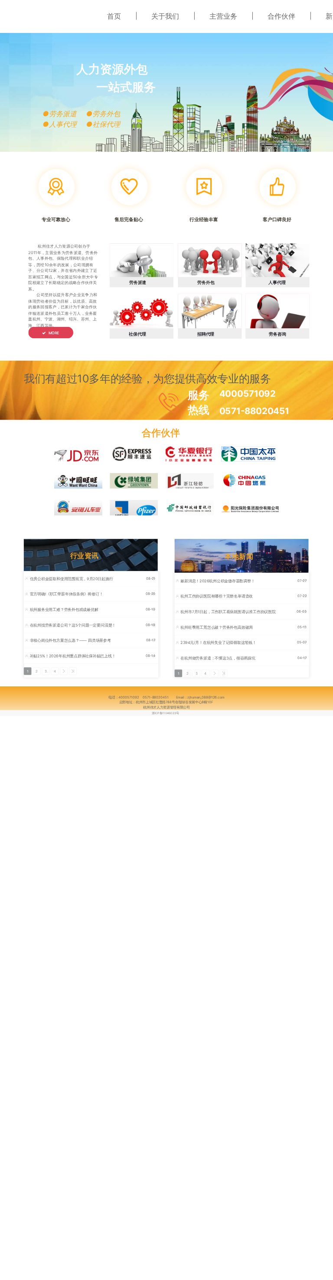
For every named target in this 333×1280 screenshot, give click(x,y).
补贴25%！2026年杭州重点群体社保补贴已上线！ (73, 655)
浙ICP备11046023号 (165, 713)
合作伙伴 (281, 16)
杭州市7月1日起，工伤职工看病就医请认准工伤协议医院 (227, 611)
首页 (114, 16)
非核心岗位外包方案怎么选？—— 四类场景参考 (70, 640)
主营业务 (223, 16)
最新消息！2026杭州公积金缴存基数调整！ (217, 580)
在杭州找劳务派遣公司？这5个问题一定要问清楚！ (73, 625)
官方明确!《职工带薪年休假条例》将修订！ (66, 594)
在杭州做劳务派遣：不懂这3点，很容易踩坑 (217, 658)
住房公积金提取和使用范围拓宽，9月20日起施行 (71, 578)
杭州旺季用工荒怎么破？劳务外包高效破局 (216, 627)
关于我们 (165, 16)
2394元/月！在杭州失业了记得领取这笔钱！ (218, 642)
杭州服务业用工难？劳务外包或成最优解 (64, 609)
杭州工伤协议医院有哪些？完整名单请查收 (216, 596)
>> (72, 671)
